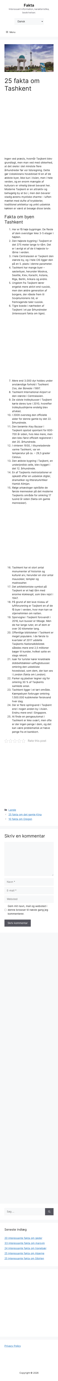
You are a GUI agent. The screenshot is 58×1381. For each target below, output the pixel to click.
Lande (12, 809)
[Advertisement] (29, 126)
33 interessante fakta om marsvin (24, 1243)
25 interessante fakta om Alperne (24, 1253)
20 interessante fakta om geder (23, 1238)
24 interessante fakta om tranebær (25, 1248)
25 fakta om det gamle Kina (25, 814)
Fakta (29, 5)
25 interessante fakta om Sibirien (24, 1258)
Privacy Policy (12, 1345)
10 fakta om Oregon (20, 819)
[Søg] (49, 1211)
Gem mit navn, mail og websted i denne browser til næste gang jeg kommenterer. (28, 910)
